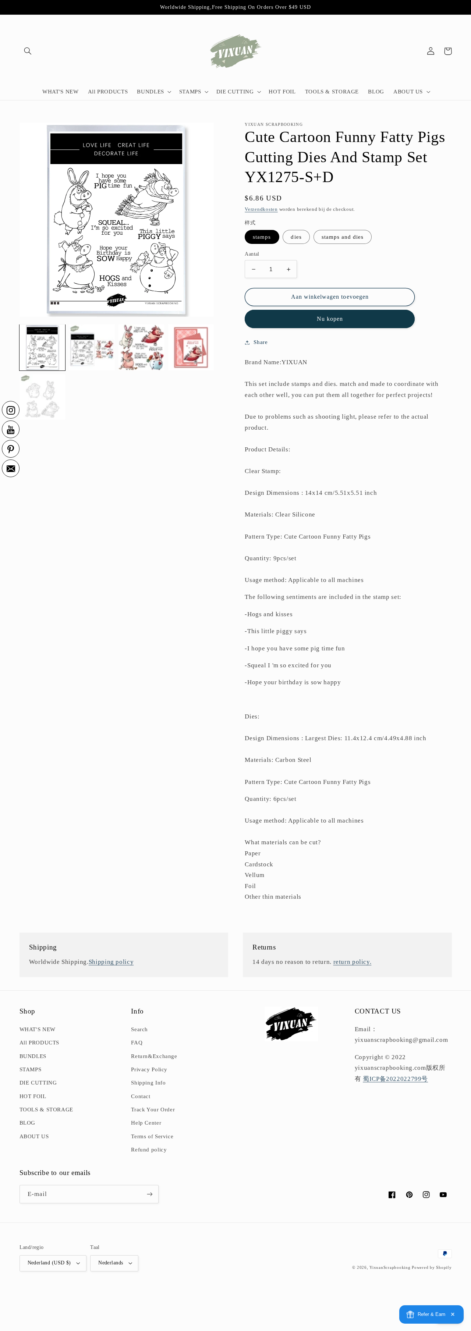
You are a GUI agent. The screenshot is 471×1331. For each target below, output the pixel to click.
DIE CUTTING (38, 1083)
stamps (262, 237)
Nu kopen (330, 319)
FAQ (136, 1043)
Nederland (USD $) (49, 1263)
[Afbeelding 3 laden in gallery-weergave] (141, 347)
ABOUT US (34, 1136)
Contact (140, 1096)
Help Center (146, 1123)
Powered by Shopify (431, 1268)
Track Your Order (153, 1109)
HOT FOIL (33, 1096)
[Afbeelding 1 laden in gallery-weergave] (42, 347)
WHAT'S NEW (38, 1029)
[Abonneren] (149, 1194)
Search (139, 1029)
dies (296, 237)
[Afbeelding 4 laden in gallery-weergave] (191, 347)
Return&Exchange (154, 1056)
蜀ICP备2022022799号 (395, 1078)
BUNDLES (33, 1056)
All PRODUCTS (40, 1043)
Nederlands (110, 1263)
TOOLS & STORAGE (46, 1109)
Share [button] (261, 342)
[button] (28, 51)
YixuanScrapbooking (389, 1268)
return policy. (352, 961)
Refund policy (149, 1150)
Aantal (252, 254)
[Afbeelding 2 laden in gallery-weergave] (91, 347)
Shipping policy (111, 961)
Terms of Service (152, 1136)
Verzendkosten (261, 209)
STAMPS (31, 1069)
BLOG (28, 1123)
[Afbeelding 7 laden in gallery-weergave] (42, 397)
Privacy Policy (149, 1069)
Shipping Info (148, 1083)
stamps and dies (343, 237)
